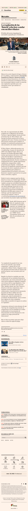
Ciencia (6, 359)
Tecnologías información (18, 359)
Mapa (17, 499)
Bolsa (2, 19)
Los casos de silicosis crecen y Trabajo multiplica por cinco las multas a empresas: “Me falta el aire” (13, 420)
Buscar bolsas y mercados (7, 434)
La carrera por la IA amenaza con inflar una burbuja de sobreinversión (12, 428)
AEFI (22, 77)
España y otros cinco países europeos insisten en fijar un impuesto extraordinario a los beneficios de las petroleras (13, 416)
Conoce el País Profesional (14, 473)
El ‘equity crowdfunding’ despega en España (4, 210)
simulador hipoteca (14, 459)
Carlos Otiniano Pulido (13, 345)
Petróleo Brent (21, 7)
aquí (20, 367)
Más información (4, 364)
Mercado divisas (8, 19)
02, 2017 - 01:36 (15, 63)
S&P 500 (11, 7)
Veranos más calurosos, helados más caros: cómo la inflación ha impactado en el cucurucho (13, 424)
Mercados (5, 16)
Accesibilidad (13, 499)
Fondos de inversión (16, 19)
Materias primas (24, 19)
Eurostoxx (7, 440)
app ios (14, 468)
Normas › (25, 335)
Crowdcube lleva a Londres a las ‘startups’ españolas (5, 217)
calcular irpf (5, 459)
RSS (19, 499)
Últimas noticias (5, 412)
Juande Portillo (14, 61)
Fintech (2, 359)
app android (22, 468)
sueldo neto (22, 459)
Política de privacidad (7, 499)
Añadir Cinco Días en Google (8, 70)
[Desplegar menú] (2, 10)
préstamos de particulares (17, 196)
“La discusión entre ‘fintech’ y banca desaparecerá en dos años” (18, 350)
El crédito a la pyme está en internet (16, 343)
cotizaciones (5, 468)
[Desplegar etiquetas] (26, 359)
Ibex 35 (3, 7)
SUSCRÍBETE (22, 10)
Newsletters (22, 499)
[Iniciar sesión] (26, 10)
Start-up (11, 359)
